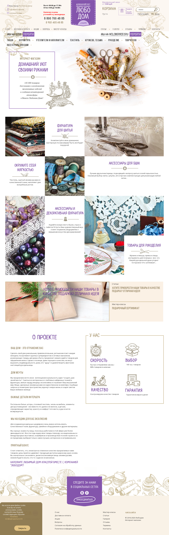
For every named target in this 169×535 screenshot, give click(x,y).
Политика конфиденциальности (68, 528)
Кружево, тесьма (94, 40)
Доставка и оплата (22, 29)
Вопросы (46, 29)
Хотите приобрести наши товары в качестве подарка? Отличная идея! (71, 292)
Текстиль (75, 40)
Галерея (116, 29)
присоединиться (84, 499)
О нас (8, 29)
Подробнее (48, 300)
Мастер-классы (60, 29)
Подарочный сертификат (125, 308)
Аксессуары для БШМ (18, 44)
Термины (142, 29)
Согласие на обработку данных (68, 525)
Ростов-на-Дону (25, 6)
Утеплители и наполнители (50, 40)
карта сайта (130, 512)
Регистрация (143, 14)
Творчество (131, 40)
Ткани (10, 40)
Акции (36, 29)
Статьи (103, 29)
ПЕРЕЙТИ (28, 34)
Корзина (109, 8)
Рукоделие (113, 40)
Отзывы (128, 29)
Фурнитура (24, 40)
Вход (157, 14)
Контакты (156, 29)
